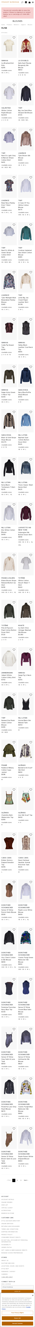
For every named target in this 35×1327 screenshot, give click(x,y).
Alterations (6, 1210)
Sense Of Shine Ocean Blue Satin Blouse (24, 1010)
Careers (4, 1274)
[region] (17, 1310)
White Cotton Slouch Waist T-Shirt (24, 583)
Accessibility (6, 1244)
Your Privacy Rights (17, 1312)
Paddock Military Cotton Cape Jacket (7, 770)
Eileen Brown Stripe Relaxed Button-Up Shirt (8, 583)
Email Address (6, 1284)
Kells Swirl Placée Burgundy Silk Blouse (24, 65)
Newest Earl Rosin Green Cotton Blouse (8, 723)
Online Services (7, 1223)
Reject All (17, 1318)
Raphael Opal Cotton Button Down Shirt (23, 440)
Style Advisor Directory (10, 1221)
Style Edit (5, 1268)
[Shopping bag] (30, 2)
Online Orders (6, 1202)
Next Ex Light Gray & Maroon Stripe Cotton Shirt (8, 158)
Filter (4, 28)
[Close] (33, 1295)
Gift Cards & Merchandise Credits (14, 1250)
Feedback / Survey (8, 1271)
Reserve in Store (7, 1213)
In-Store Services (7, 1263)
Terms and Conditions (9, 1229)
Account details (7, 1199)
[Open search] (22, 2)
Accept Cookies (17, 1323)
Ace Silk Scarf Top (25, 815)
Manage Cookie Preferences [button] (12, 1253)
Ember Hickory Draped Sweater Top (7, 862)
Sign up (17, 1291)
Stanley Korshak (10, 2)
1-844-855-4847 (7, 1277)
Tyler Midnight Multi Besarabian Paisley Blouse (8, 300)
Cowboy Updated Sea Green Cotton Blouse (25, 253)
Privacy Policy (7, 1234)
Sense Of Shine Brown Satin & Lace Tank (8, 1159)
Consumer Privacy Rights (10, 1237)
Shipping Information (9, 1232)
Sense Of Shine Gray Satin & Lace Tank (8, 1059)
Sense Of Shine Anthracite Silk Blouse (24, 1059)
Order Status (6, 1247)
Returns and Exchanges (10, 1226)
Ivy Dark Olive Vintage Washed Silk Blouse (24, 630)
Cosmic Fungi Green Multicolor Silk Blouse (25, 960)
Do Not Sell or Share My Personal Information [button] (14, 1241)
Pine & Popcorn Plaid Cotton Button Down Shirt (8, 630)
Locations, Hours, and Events (12, 1266)
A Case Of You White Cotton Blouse (24, 205)
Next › (26, 1180)
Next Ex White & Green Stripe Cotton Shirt (7, 253)
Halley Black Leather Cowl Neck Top (25, 347)
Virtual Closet (7, 1207)
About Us (4, 1260)
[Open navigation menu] (33, 2)
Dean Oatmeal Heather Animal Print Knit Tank (24, 862)
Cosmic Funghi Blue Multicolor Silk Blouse (25, 1109)
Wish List (4, 1205)
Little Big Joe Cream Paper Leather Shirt (23, 300)
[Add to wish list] (14, 37)
